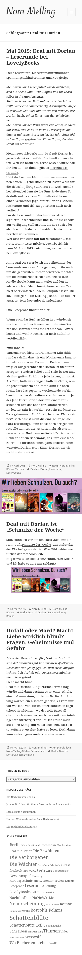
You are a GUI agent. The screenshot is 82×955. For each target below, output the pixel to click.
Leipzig (69, 880)
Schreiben (18, 931)
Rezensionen (38, 751)
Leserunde (55, 469)
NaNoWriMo (43, 897)
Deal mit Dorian (39, 469)
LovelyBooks (13, 472)
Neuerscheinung (56, 612)
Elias (67, 865)
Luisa (36, 891)
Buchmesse (49, 845)
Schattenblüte (29, 918)
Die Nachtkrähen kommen (21, 826)
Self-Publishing (35, 931)
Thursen (51, 931)
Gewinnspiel (21, 875)
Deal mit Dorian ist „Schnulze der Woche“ (35, 526)
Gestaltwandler (60, 870)
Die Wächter (23, 864)
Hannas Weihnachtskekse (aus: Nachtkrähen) (32, 819)
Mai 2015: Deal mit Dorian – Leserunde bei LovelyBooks (40, 56)
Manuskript (48, 892)
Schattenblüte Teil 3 (28, 925)
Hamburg (37, 876)
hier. (47, 310)
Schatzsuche (53, 925)
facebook (16, 870)
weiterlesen (55, 734)
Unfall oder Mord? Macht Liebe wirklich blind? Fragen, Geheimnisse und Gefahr (40, 639)
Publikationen (52, 904)
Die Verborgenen (29, 857)
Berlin (23, 612)
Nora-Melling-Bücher (18, 751)
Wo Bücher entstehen (29, 942)
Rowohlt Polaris (46, 910)
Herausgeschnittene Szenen (30, 880)
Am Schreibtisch (62, 747)
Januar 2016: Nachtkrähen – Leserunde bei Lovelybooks (38, 804)
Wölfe (53, 943)
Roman (10, 616)
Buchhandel (34, 845)
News (55, 465)
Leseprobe (17, 886)
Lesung (50, 886)
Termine (19, 469)
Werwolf (33, 937)
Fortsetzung (41, 870)
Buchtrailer (64, 845)
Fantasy (27, 870)
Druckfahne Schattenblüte (51, 865)
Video (64, 931)
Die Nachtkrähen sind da (20, 797)
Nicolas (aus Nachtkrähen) (21, 812)
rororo (25, 911)
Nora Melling (38, 465)
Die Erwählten (46, 850)
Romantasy (15, 911)
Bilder (24, 845)
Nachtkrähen (21, 897)
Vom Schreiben (17, 937)
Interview (57, 880)
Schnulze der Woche (36, 544)
